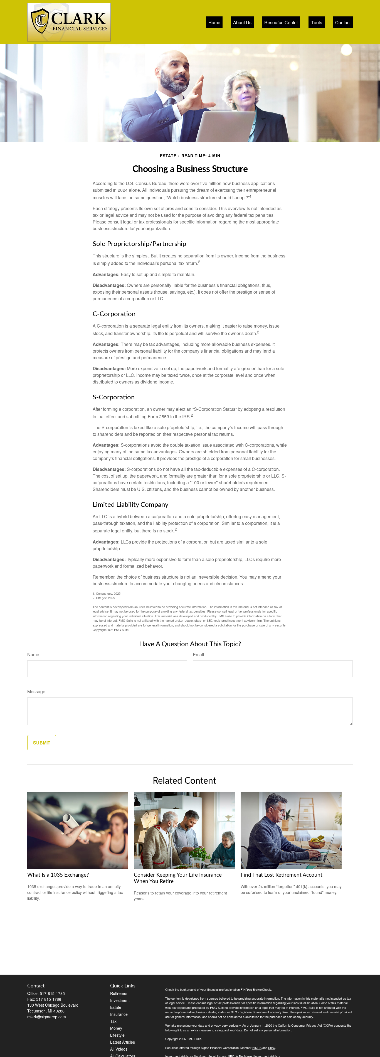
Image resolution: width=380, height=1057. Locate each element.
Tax (113, 1021)
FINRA (256, 1047)
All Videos (118, 1049)
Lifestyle (117, 1035)
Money (116, 1028)
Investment (120, 1000)
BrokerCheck (262, 989)
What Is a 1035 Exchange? (58, 875)
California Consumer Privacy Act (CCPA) (305, 1025)
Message (36, 691)
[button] (214, 22)
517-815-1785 (52, 993)
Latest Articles (122, 1042)
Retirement (120, 993)
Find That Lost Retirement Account (281, 875)
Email (198, 654)
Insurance (119, 1014)
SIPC (271, 1047)
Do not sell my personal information (267, 1030)
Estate (115, 1007)
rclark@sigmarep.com (46, 1016)
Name (33, 654)
